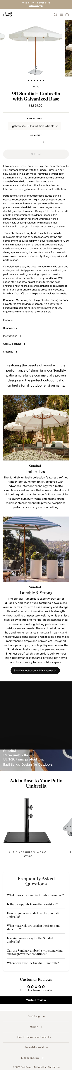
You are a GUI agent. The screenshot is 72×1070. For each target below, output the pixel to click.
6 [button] (44, 81)
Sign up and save (30, 1057)
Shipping (8, 351)
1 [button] (29, 81)
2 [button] (32, 81)
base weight (34, 118)
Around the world (34, 1047)
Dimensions (10, 328)
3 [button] (35, 81)
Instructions (10, 336)
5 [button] (41, 81)
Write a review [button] (36, 1000)
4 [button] (38, 81)
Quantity (35, 135)
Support (34, 1026)
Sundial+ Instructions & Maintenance (35, 670)
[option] (36, 4)
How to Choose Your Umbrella (34, 1037)
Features (8, 320)
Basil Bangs (34, 1016)
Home (36, 86)
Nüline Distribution (50, 1067)
